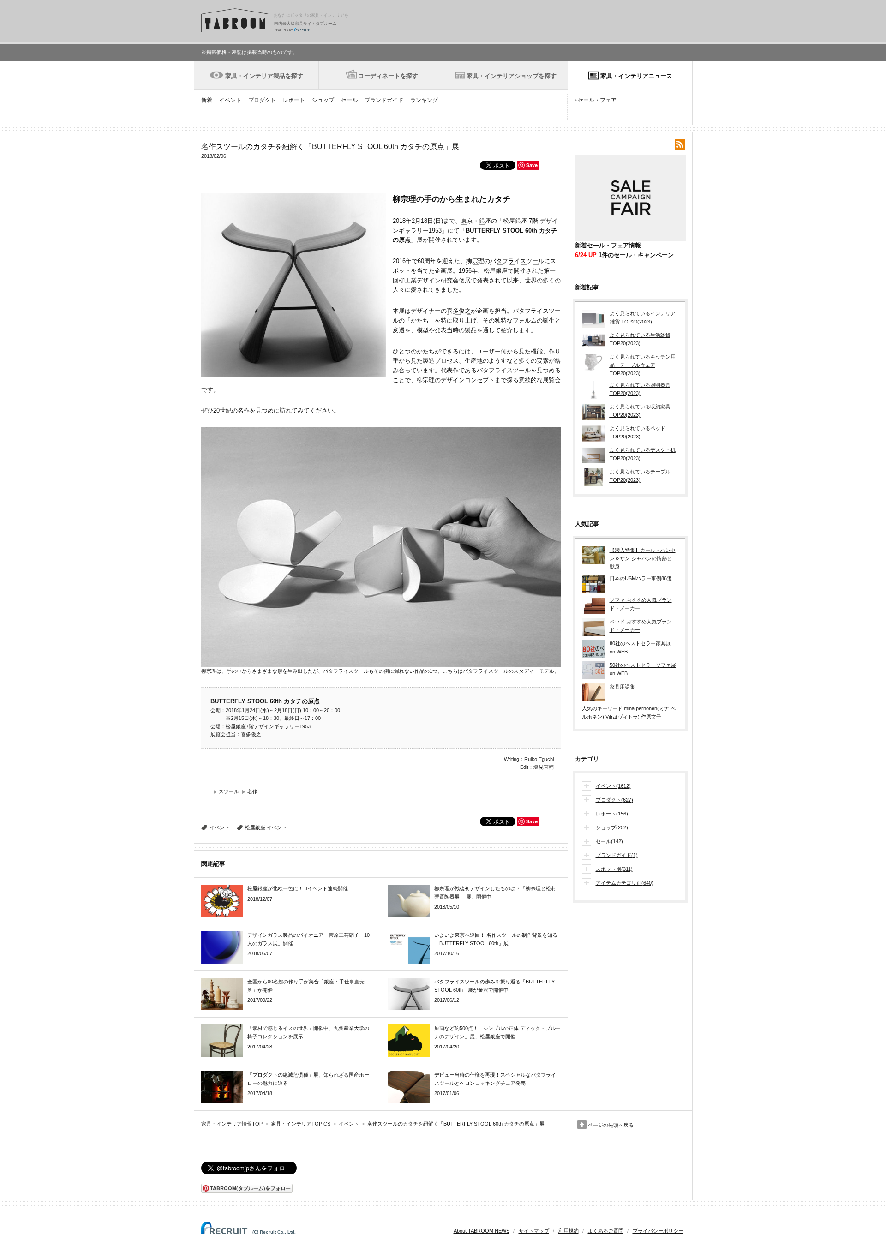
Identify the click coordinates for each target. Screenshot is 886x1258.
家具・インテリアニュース (636, 75)
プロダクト (262, 100)
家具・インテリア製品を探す (264, 75)
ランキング (424, 100)
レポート (294, 100)
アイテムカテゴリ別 (624, 883)
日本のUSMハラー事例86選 (641, 578)
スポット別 (614, 869)
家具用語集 (622, 686)
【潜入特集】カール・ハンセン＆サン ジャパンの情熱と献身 (643, 558)
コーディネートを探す (388, 75)
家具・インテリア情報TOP (232, 1123)
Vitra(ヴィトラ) (622, 716)
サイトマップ (534, 1231)
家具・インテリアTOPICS (300, 1123)
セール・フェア (597, 100)
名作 (252, 791)
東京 (467, 220)
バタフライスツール (517, 261)
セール (349, 100)
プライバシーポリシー (658, 1231)
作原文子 (651, 716)
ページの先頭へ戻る (611, 1125)
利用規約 (568, 1231)
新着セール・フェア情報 (608, 245)
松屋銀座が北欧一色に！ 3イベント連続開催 (297, 888)
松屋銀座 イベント (266, 827)
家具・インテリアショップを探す (512, 75)
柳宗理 (475, 261)
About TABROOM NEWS (481, 1231)
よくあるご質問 (605, 1231)
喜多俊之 (459, 310)
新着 (206, 100)
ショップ (323, 100)
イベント (230, 100)
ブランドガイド (384, 100)
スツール (229, 791)
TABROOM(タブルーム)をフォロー (250, 1188)
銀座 (485, 220)
